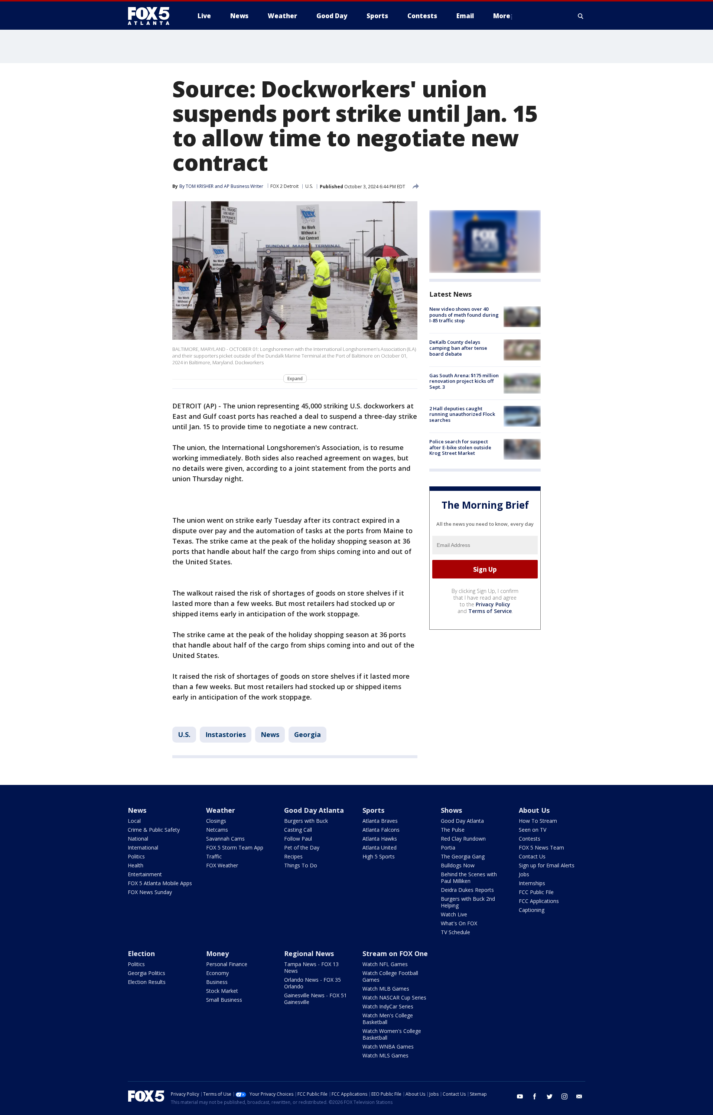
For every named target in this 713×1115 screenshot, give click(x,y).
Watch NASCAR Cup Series (394, 997)
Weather (220, 810)
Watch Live (454, 914)
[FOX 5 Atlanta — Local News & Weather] (152, 16)
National (138, 838)
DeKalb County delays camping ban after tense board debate (458, 348)
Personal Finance (226, 964)
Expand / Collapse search (580, 16)
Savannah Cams (225, 838)
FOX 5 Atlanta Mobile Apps (160, 883)
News (270, 734)
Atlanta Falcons (381, 829)
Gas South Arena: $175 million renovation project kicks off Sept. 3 (464, 381)
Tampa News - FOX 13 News (311, 967)
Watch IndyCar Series (387, 1006)
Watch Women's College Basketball (391, 1034)
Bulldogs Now (458, 865)
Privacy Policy (493, 604)
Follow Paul (298, 838)
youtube (520, 1096)
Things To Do (300, 865)
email (579, 1096)
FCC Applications (539, 900)
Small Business (224, 999)
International (143, 847)
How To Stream (538, 820)
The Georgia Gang (463, 856)
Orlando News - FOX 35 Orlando (312, 983)
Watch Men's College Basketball (387, 1019)
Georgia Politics (146, 973)
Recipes (293, 856)
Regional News (309, 953)
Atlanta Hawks (379, 838)
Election (141, 953)
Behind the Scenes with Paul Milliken (469, 877)
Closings (216, 820)
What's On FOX (459, 923)
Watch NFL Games (385, 964)
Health (135, 865)
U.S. (309, 186)
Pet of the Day (301, 847)
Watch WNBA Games (388, 1046)
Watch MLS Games (385, 1055)
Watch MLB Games (385, 988)
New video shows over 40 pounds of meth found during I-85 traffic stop (464, 315)
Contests (529, 838)
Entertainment (145, 874)
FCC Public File (536, 892)
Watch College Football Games (390, 976)
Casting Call (298, 829)
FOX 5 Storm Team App (234, 847)
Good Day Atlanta (314, 810)
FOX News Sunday (150, 892)
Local (134, 820)
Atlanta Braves (380, 820)
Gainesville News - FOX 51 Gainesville (315, 998)
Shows (451, 810)
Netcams (217, 829)
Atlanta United (379, 847)
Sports (373, 810)
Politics (136, 856)
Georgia (307, 734)
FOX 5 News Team (541, 847)
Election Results (147, 981)
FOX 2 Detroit (284, 186)
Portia (448, 847)
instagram (564, 1096)
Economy (217, 973)
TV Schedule (455, 932)
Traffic (214, 856)
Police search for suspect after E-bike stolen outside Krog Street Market (460, 447)
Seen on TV (532, 829)
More (501, 16)
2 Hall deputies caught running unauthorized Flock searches (462, 414)
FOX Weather (222, 865)
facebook (535, 1096)
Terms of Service (490, 610)
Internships (532, 883)
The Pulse (453, 829)
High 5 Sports (378, 856)
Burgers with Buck (306, 820)
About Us (534, 810)
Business (217, 981)
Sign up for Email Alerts (546, 865)
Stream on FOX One (395, 953)
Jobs (524, 874)
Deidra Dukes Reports (467, 889)
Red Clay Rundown (463, 838)
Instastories (225, 734)
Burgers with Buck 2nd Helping (468, 902)
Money (217, 953)
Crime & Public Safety (154, 829)
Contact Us (532, 856)
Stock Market (222, 990)
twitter (550, 1096)
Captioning (531, 909)
